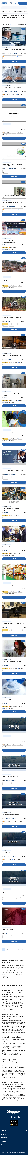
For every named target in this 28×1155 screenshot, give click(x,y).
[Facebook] (11, 1117)
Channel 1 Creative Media (10, 474)
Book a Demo (22, 3)
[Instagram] (19, 1117)
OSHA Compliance (17, 11)
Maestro (6, 933)
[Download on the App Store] (14, 1121)
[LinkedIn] (14, 1117)
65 (3, 953)
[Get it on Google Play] (14, 1124)
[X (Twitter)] (9, 1117)
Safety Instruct (7, 283)
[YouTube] (16, 1117)
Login (15, 3)
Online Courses (6, 11)
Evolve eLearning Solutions (10, 53)
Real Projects (7, 244)
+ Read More (6, 978)
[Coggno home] (4, 3)
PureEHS (6, 436)
